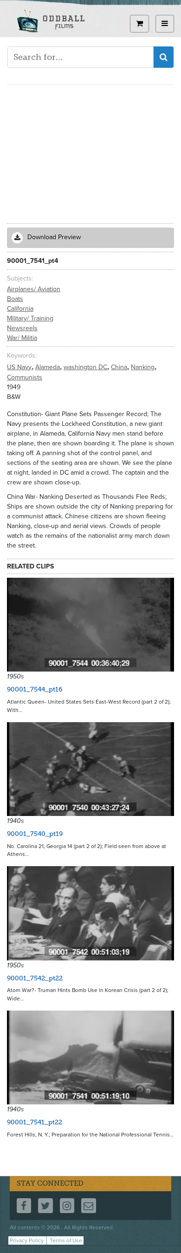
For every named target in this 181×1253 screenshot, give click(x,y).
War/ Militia (22, 338)
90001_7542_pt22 (35, 978)
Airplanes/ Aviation (33, 289)
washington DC (86, 367)
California (20, 309)
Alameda (48, 367)
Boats (15, 299)
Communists (24, 377)
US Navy (20, 367)
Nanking (143, 367)
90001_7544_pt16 (34, 689)
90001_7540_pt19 (35, 834)
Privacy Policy (27, 1240)
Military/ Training (30, 318)
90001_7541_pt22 (34, 1122)
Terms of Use (66, 1240)
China (120, 367)
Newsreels (22, 328)
